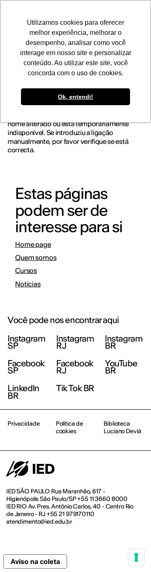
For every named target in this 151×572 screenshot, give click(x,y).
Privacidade (23, 423)
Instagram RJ (75, 342)
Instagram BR (124, 342)
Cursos (26, 271)
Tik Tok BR (75, 388)
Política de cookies (69, 427)
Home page (33, 245)
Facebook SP (26, 367)
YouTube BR (121, 367)
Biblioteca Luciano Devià (122, 427)
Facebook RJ (75, 367)
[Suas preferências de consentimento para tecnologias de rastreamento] (136, 557)
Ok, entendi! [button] (75, 96)
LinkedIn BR (23, 392)
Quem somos (35, 258)
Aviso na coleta (35, 561)
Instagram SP (26, 342)
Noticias (28, 284)
